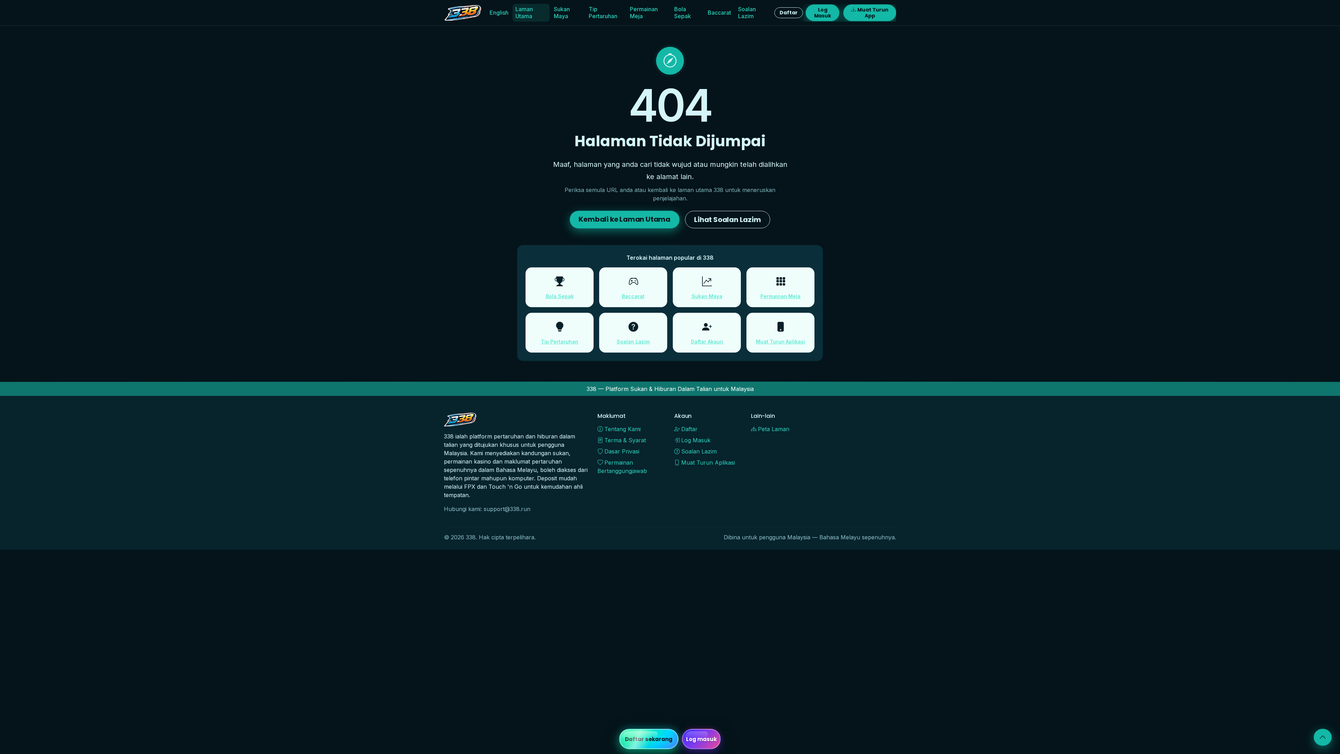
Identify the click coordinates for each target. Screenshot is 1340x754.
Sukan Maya (562, 12)
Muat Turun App (872, 12)
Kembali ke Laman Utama (624, 219)
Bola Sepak (682, 12)
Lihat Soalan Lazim (727, 219)
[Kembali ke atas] (1323, 737)
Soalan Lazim (747, 12)
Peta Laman (773, 429)
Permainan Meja (644, 12)
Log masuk (701, 739)
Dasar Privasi (621, 451)
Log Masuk (822, 12)
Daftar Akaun (707, 342)
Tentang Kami (622, 429)
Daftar (788, 12)
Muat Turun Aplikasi (780, 342)
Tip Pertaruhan (603, 12)
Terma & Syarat (625, 440)
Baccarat (719, 12)
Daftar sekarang (649, 739)
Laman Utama (524, 12)
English (499, 12)
